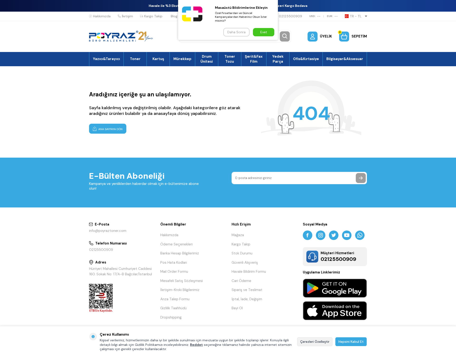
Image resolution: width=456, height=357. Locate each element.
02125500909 (290, 16)
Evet (263, 32)
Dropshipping (171, 317)
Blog (174, 16)
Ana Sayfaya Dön (110, 129)
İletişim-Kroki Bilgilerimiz (180, 289)
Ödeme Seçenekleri (176, 244)
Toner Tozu (229, 59)
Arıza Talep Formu (175, 299)
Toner (135, 58)
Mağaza (238, 235)
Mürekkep (182, 58)
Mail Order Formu (174, 271)
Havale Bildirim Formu (249, 271)
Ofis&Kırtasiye (306, 58)
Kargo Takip (153, 16)
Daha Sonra (236, 32)
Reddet (196, 345)
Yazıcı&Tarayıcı (106, 58)
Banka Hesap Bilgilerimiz (179, 253)
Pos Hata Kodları (173, 262)
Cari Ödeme (241, 280)
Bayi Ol (237, 308)
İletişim (127, 16)
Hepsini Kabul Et (351, 341)
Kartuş (158, 58)
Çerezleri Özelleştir (314, 341)
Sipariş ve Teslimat (247, 289)
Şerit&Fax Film (254, 59)
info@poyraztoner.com (107, 230)
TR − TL (355, 16)
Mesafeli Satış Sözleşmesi (181, 280)
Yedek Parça (278, 59)
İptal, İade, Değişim (247, 299)
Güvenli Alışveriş (245, 262)
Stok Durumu (242, 253)
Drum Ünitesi (206, 59)
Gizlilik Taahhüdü (173, 308)
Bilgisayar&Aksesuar (344, 58)
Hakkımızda (102, 16)
